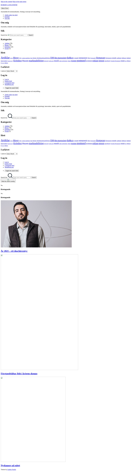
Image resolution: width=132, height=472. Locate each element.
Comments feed (9, 83)
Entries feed (8, 81)
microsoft (46, 61)
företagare (100, 57)
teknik (123, 61)
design (35, 58)
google (114, 58)
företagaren (109, 58)
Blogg (6, 45)
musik (56, 61)
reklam (95, 60)
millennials (51, 61)
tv (1, 63)
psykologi (89, 61)
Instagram (10, 61)
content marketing (26, 58)
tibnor (129, 61)
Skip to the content (6, 1)
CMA (20, 58)
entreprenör (83, 58)
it (12, 61)
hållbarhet (124, 58)
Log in (7, 79)
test (126, 61)
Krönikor (7, 47)
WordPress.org (9, 84)
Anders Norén (11, 469)
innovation (4, 61)
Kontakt (7, 17)
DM (52, 57)
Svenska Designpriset (116, 61)
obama (69, 61)
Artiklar (7, 43)
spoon (101, 60)
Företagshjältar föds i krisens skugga (19, 373)
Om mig (7, 18)
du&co (70, 57)
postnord (81, 60)
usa (3, 63)
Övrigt (7, 48)
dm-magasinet (60, 58)
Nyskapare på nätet (10, 465)
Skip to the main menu (19, 1)
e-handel (76, 58)
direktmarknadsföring (43, 58)
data (31, 58)
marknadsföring (36, 60)
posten (73, 60)
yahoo (6, 63)
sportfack (107, 61)
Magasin (25, 61)
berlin (11, 58)
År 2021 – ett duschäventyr (14, 251)
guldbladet (119, 58)
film (89, 58)
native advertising (63, 61)
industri (129, 58)
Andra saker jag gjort (11, 15)
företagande (93, 58)
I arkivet (3, 71)
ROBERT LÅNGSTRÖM (9, 5)
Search (31, 35)
